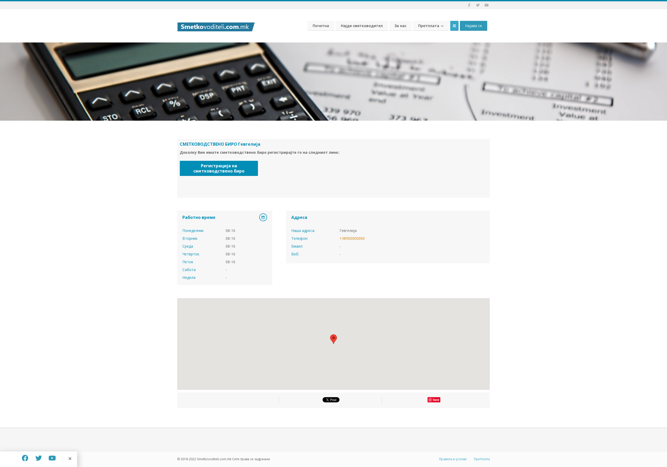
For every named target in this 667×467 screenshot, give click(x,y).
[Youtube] (52, 457)
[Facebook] (25, 457)
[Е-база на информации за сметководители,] (216, 26)
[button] (70, 458)
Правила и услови (453, 459)
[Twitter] (38, 457)
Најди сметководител (362, 25)
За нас (400, 25)
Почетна (321, 25)
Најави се (473, 25)
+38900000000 (352, 238)
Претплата (428, 25)
